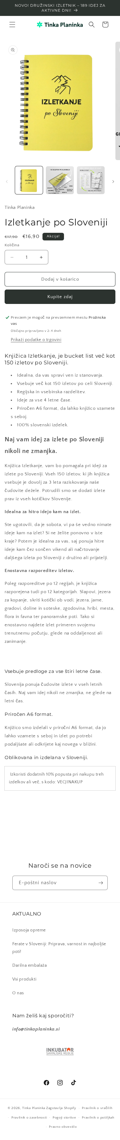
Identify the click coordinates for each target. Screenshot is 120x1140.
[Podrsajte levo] (7, 181)
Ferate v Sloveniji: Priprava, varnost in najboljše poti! (59, 948)
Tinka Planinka (33, 1108)
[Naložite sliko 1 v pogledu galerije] (29, 180)
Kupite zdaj (60, 296)
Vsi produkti (24, 979)
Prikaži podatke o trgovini (36, 339)
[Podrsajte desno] (113, 181)
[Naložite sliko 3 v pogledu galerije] (91, 180)
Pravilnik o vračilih (97, 1108)
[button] (12, 24)
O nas (18, 993)
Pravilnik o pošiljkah (98, 1117)
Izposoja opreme (29, 930)
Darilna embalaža (29, 965)
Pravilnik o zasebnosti (29, 1117)
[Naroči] (100, 883)
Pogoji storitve (64, 1117)
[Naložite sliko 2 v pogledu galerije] (60, 180)
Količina (12, 245)
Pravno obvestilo (63, 1127)
